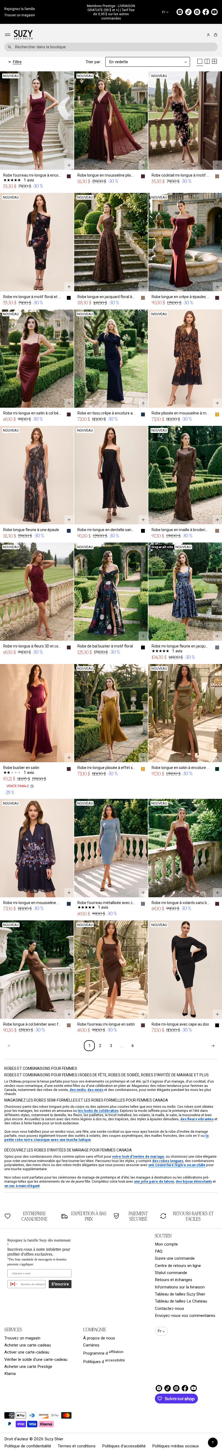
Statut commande (171, 1272)
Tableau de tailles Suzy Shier (180, 1294)
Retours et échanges (173, 1279)
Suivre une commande (175, 1258)
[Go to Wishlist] (200, 35)
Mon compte (166, 1244)
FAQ (158, 1251)
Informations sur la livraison (180, 1287)
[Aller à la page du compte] (208, 35)
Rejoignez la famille (19, 9)
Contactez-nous (169, 1308)
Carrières (91, 1345)
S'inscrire (60, 1284)
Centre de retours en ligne (178, 1265)
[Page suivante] (213, 1046)
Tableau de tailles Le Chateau (181, 1301)
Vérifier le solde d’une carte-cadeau (35, 1359)
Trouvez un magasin (22, 1338)
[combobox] (111, 47)
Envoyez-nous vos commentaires (185, 1315)
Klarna (10, 1373)
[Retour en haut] (213, 1442)
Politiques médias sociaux (175, 1446)
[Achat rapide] (69, 165)
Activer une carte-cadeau (26, 1352)
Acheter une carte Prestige (28, 1366)
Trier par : (94, 61)
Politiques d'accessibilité (124, 1446)
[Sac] (215, 35)
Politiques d (104, 1361)
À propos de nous (99, 1338)
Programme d (103, 1353)
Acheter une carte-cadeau (27, 1345)
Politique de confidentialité (27, 1446)
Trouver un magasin (19, 15)
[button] (215, 35)
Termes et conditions (77, 1446)
